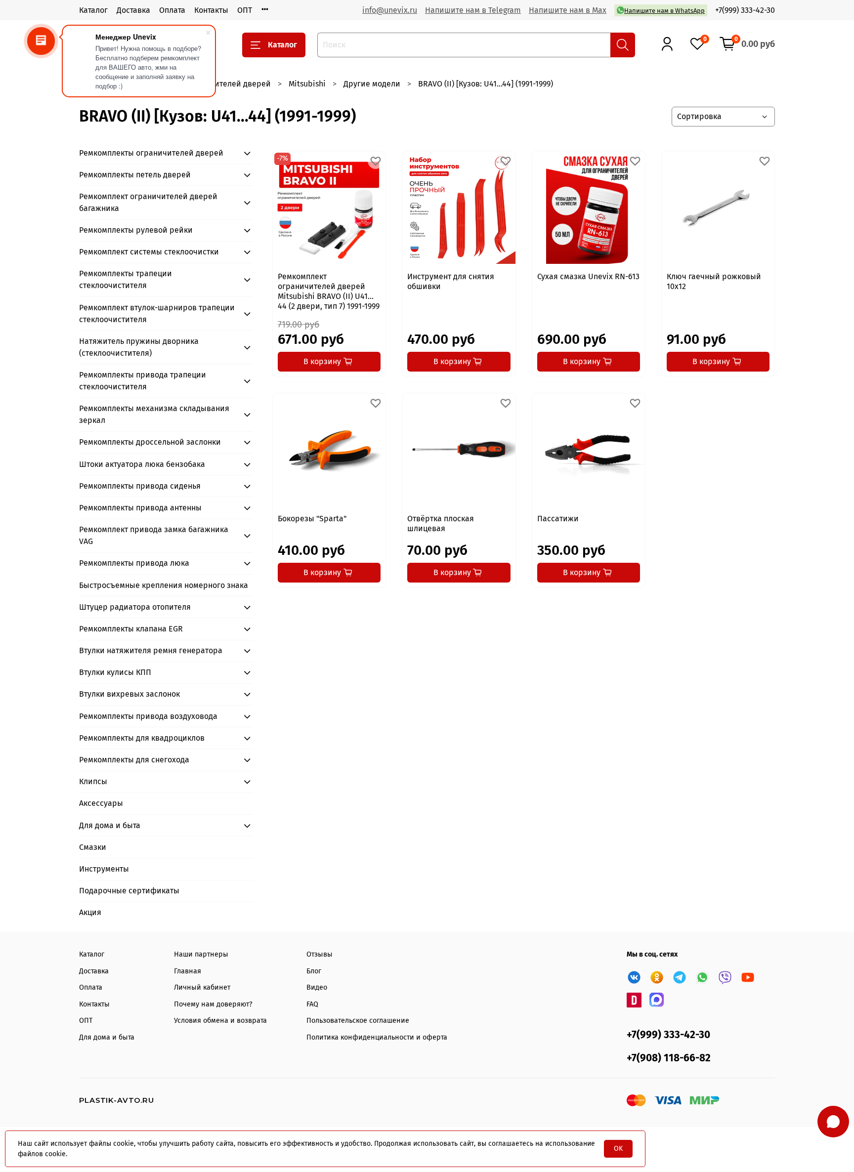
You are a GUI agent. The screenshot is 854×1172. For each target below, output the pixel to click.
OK (618, 1148)
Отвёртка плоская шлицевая (440, 523)
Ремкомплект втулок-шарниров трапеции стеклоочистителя (157, 313)
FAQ (312, 1004)
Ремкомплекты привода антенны (140, 507)
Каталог (93, 10)
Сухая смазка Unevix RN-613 (588, 276)
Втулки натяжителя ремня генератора (150, 650)
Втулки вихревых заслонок (129, 694)
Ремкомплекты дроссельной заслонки (150, 442)
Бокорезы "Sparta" (312, 518)
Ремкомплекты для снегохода (134, 759)
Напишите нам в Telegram (473, 10)
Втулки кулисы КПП (115, 672)
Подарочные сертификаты (129, 890)
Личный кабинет (202, 987)
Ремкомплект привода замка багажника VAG (153, 535)
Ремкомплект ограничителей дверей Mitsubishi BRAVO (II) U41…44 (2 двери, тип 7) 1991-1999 (329, 291)
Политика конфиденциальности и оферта (376, 1037)
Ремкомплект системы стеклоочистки (149, 251)
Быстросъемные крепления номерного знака (163, 585)
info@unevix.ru (389, 10)
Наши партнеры (201, 954)
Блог (313, 971)
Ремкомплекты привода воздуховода (148, 716)
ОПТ (244, 10)
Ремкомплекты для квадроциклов (142, 738)
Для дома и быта (109, 825)
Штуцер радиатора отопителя (135, 607)
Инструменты (104, 869)
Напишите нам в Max (567, 10)
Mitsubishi (307, 83)
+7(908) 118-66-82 (669, 1058)
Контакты (211, 10)
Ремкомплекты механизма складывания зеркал (154, 414)
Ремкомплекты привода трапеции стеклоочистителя (142, 380)
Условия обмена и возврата (220, 1020)
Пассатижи (558, 518)
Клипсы (93, 781)
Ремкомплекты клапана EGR (131, 628)
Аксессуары (101, 803)
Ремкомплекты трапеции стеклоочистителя (125, 279)
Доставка (133, 10)
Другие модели (371, 83)
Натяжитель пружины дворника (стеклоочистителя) (139, 347)
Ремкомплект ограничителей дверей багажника (148, 202)
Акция (90, 912)
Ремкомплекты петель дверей (135, 174)
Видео (316, 987)
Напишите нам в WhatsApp (664, 10)
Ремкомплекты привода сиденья (140, 486)
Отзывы (319, 954)
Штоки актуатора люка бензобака (142, 464)
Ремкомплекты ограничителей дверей (151, 153)
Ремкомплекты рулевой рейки (136, 230)
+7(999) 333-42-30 (745, 10)
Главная (187, 971)
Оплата (172, 10)
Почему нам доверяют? (213, 1004)
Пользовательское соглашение (357, 1020)
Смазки (92, 847)
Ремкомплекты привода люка (134, 563)
